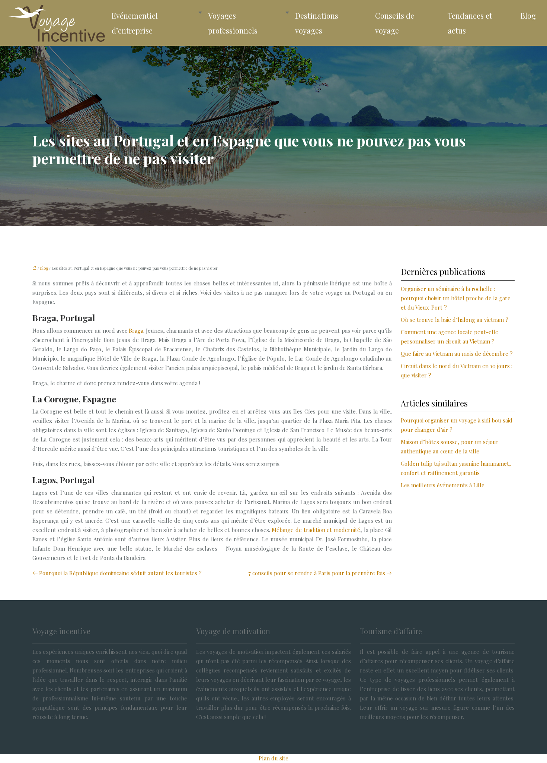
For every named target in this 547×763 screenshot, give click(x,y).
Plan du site (273, 758)
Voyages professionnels (232, 22)
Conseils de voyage (394, 22)
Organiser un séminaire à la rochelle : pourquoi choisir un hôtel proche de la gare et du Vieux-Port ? (456, 298)
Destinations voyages (316, 22)
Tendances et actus (470, 22)
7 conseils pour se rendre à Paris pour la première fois (316, 573)
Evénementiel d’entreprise (135, 22)
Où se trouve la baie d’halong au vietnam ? (454, 319)
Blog (528, 15)
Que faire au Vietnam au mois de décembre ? (457, 353)
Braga (136, 330)
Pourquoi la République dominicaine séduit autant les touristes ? (120, 573)
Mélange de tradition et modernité (316, 530)
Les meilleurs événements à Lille (442, 485)
